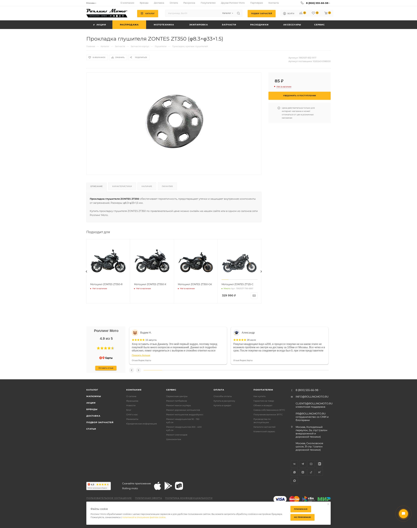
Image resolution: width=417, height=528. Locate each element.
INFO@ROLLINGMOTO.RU (312, 396)
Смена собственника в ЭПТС (269, 410)
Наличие (147, 186)
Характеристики (122, 186)
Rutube (319, 472)
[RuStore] (179, 486)
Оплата (219, 389)
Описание (96, 186)
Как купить (259, 396)
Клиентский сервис (264, 431)
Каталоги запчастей (264, 427)
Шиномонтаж (173, 439)
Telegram (302, 463)
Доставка (93, 415)
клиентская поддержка (314, 405)
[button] (98, 348)
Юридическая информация (141, 423)
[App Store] (157, 486)
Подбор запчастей (100, 422)
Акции (91, 402)
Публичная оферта (148, 498)
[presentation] (86, 271)
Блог (128, 410)
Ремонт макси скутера (178, 405)
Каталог (92, 389)
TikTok (311, 472)
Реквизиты (132, 419)
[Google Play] (168, 486)
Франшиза (132, 401)
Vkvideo (319, 463)
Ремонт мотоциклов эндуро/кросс (184, 414)
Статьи (91, 429)
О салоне (131, 396)
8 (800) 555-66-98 (317, 3)
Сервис (171, 389)
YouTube (311, 463)
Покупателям (263, 389)
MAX (294, 480)
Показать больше (141, 355)
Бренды (91, 409)
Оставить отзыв (106, 368)
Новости (131, 405)
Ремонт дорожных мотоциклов (183, 410)
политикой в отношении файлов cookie (143, 517)
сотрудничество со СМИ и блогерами (312, 417)
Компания (133, 389)
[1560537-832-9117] (174, 121)
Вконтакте (294, 463)
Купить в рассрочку (224, 401)
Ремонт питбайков (176, 401)
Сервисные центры (176, 396)
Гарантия (167, 186)
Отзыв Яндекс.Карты (141, 360)
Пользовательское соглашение (109, 498)
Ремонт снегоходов (176, 434)
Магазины (93, 396)
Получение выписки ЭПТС (268, 414)
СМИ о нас (132, 414)
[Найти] (238, 13)
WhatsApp (294, 472)
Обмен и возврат (262, 405)
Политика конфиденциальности (189, 498)
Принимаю (300, 509)
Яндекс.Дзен (302, 472)
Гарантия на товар (263, 401)
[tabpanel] (178, 346)
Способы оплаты (223, 396)
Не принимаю (302, 517)
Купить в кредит (222, 405)
